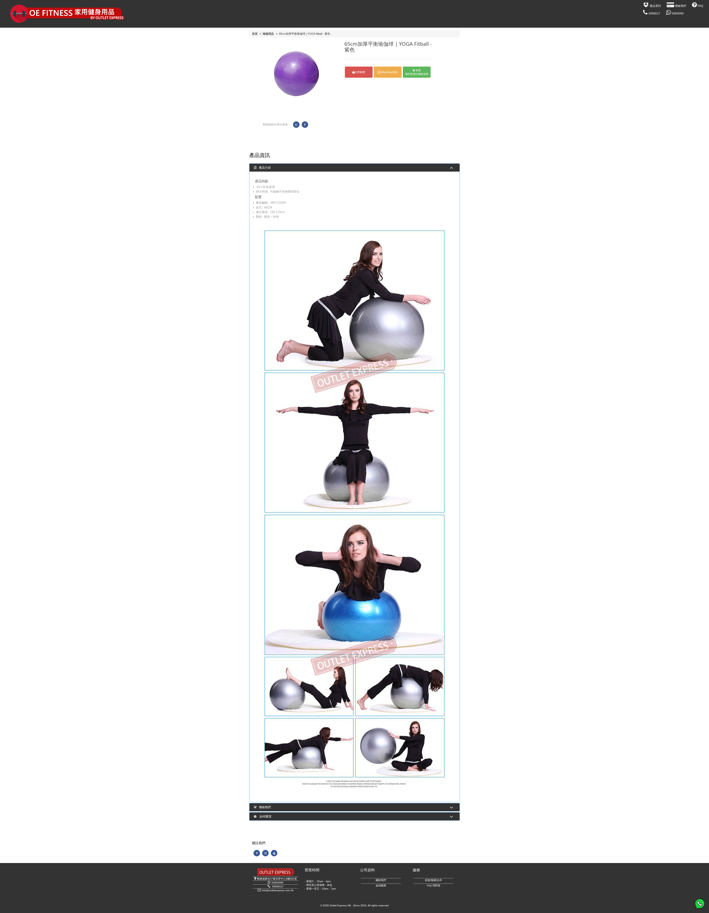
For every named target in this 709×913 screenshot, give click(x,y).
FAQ (700, 5)
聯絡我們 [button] (265, 807)
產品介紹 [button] (265, 167)
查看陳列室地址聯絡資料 (417, 72)
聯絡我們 (680, 5)
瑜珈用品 (268, 33)
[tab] (354, 168)
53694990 (678, 13)
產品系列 (655, 5)
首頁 (255, 33)
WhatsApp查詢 (389, 72)
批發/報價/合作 (433, 880)
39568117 (654, 13)
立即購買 (360, 72)
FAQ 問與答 (433, 885)
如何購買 (381, 885)
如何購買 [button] (265, 816)
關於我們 (381, 880)
